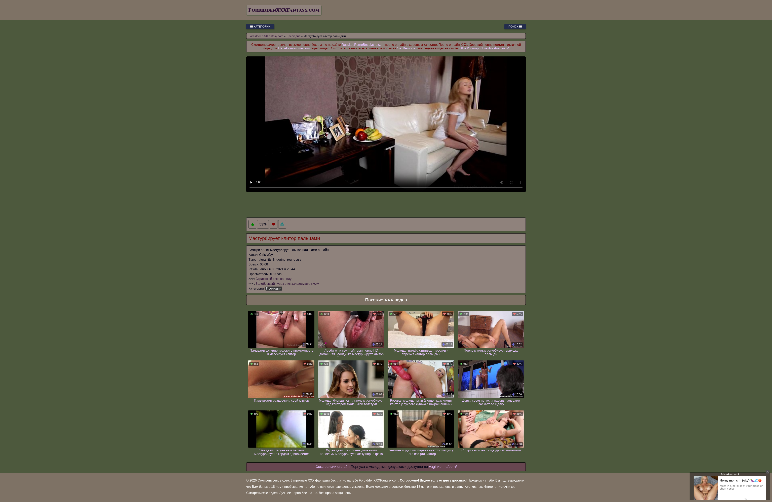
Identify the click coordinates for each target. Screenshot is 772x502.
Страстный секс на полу (274, 279)
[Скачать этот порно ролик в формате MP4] (282, 224)
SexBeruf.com (407, 48)
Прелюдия (273, 288)
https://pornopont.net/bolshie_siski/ (484, 48)
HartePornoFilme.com (294, 48)
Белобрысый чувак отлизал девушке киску (287, 283)
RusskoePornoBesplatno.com (363, 44)
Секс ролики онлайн (332, 467)
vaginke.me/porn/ (443, 467)
